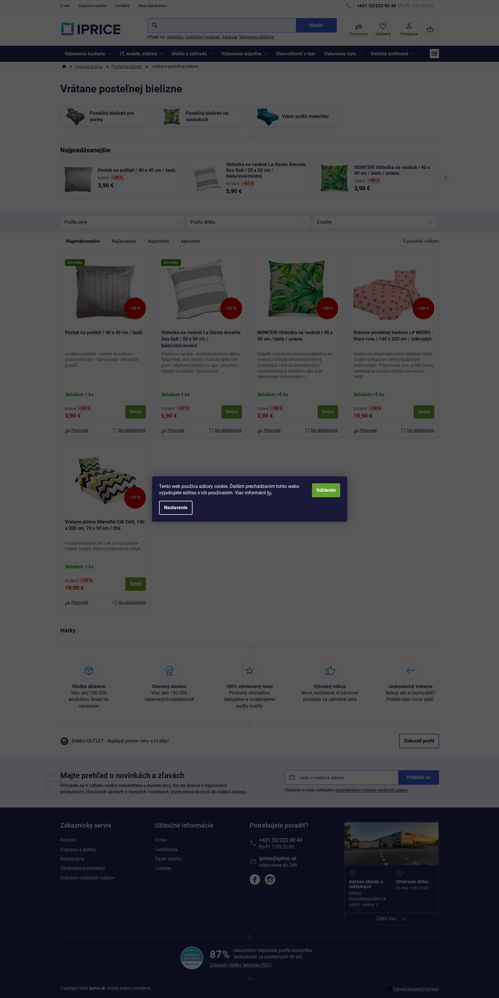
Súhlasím (326, 490)
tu (269, 493)
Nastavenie (176, 507)
